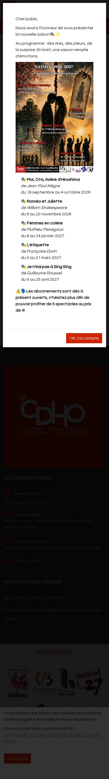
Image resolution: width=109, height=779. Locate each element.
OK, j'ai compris (84, 338)
